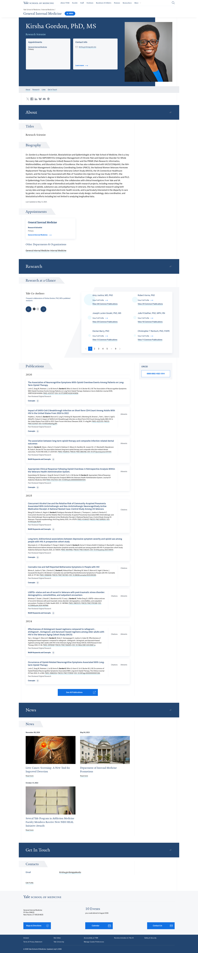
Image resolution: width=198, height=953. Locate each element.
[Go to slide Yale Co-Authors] (34, 309)
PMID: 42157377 (48, 393)
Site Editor (57, 938)
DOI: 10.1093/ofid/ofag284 (48, 424)
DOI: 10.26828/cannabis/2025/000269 (82, 575)
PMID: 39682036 (51, 673)
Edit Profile (29, 883)
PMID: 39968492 (45, 575)
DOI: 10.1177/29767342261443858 (66, 393)
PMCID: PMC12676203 (98, 519)
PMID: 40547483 (67, 550)
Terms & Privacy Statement (32, 942)
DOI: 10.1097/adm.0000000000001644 (71, 480)
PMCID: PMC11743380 (89, 603)
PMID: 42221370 (97, 421)
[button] (148, 52)
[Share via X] (27, 99)
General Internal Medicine (42, 13)
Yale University (59, 942)
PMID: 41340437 (83, 519)
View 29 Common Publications (150, 304)
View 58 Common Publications (105, 304)
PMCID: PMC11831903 (60, 575)
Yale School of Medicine (31, 10)
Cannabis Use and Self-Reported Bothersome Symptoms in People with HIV (63, 567)
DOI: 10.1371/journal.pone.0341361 (99, 452)
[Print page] (48, 99)
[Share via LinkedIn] (36, 99)
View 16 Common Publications (150, 322)
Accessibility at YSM (91, 938)
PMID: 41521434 (52, 480)
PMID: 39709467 (49, 645)
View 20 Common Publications (105, 322)
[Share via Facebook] (31, 99)
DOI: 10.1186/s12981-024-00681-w (83, 645)
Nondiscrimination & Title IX (124, 938)
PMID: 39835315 (75, 603)
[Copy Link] (170, 112)
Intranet (26, 938)
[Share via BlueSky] (40, 99)
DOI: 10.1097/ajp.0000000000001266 (87, 673)
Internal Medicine (48, 10)
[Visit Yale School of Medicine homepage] (42, 897)
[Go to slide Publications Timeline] (28, 309)
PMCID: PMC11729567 (65, 673)
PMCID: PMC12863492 (78, 452)
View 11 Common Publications (150, 340)
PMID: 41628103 (63, 452)
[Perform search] (173, 2)
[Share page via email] (44, 99)
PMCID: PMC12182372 (81, 550)
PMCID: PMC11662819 (63, 645)
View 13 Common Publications (104, 340)
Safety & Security (150, 938)
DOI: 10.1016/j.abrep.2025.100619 (101, 550)
